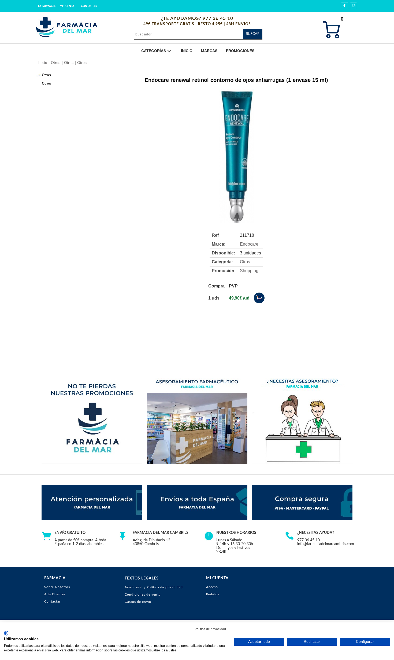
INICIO (186, 51)
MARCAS (209, 51)
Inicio (42, 62)
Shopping (249, 270)
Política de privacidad (210, 629)
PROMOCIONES (240, 51)
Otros (55, 62)
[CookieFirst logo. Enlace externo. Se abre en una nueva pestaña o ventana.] (6, 633)
